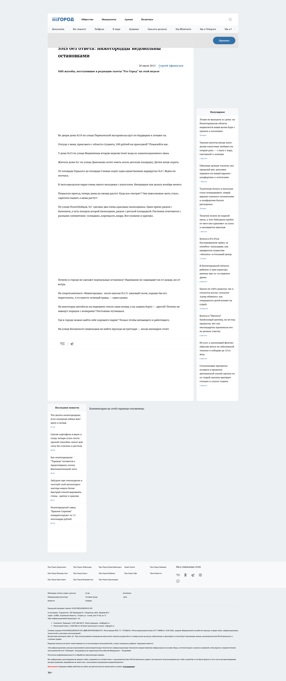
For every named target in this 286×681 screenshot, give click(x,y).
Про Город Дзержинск (57, 567)
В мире (116, 29)
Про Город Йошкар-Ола (58, 573)
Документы (58, 29)
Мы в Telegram (208, 29)
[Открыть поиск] (230, 19)
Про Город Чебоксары (82, 567)
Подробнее (126, 650)
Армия (129, 19)
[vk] (62, 344)
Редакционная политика (58, 597)
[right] (235, 29)
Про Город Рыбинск (107, 573)
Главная (88, 601)
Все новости (79, 29)
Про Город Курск (80, 573)
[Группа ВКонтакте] (178, 575)
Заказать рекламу (157, 29)
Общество (87, 19)
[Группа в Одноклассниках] (185, 575)
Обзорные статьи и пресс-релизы (62, 593)
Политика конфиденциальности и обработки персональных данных (76, 655)
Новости (51, 601)
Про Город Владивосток (83, 579)
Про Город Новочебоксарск (110, 567)
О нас (87, 593)
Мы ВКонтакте (183, 29)
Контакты (127, 593)
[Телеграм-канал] (193, 575)
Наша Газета (129, 567)
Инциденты (109, 19)
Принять (224, 40)
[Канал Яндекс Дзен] (200, 575)
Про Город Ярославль (57, 579)
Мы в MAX (230, 29)
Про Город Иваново (158, 567)
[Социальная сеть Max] (178, 581)
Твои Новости (156, 573)
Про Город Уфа (130, 573)
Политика (147, 19)
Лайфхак (99, 29)
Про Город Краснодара (108, 579)
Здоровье (134, 29)
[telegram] (73, 344)
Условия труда (91, 597)
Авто (125, 597)
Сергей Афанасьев (171, 65)
